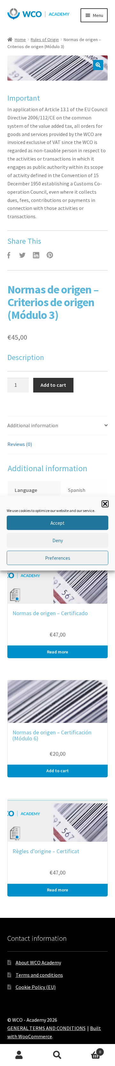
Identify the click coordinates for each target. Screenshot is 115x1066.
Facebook (8, 255)
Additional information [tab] (32, 425)
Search (57, 1055)
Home (20, 39)
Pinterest (49, 255)
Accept (57, 523)
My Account (19, 1055)
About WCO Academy (38, 962)
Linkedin (36, 255)
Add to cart (53, 385)
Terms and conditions (39, 975)
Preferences (57, 558)
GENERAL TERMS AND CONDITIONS (46, 1028)
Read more (57, 652)
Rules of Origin (45, 39)
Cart (89, 1049)
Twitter (22, 255)
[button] (105, 504)
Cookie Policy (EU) (36, 987)
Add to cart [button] (57, 771)
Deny (57, 540)
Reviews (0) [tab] (19, 444)
